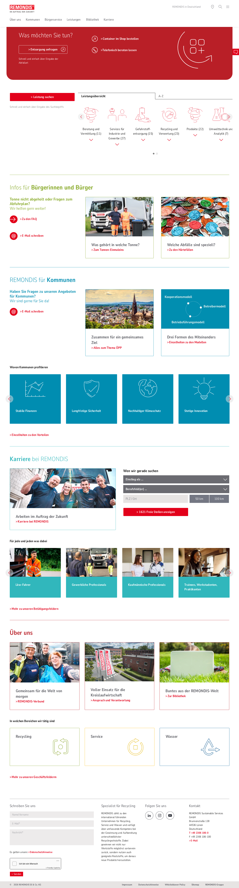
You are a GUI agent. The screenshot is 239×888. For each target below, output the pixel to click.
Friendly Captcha (53, 868)
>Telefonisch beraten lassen (119, 50)
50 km (199, 499)
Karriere (109, 20)
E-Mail (194, 840)
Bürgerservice (53, 20)
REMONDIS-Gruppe (214, 884)
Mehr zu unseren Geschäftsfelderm (34, 777)
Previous (9, 399)
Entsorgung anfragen (44, 49)
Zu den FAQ (29, 219)
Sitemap (195, 884)
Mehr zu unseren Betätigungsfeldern (35, 609)
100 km (219, 499)
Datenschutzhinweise (41, 852)
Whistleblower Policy (175, 884)
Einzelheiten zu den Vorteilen (30, 435)
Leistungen (74, 20)
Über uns (15, 20)
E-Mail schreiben (32, 236)
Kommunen (33, 20)
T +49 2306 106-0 (198, 833)
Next (229, 399)
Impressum (127, 884)
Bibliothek (92, 20)
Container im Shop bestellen (121, 39)
